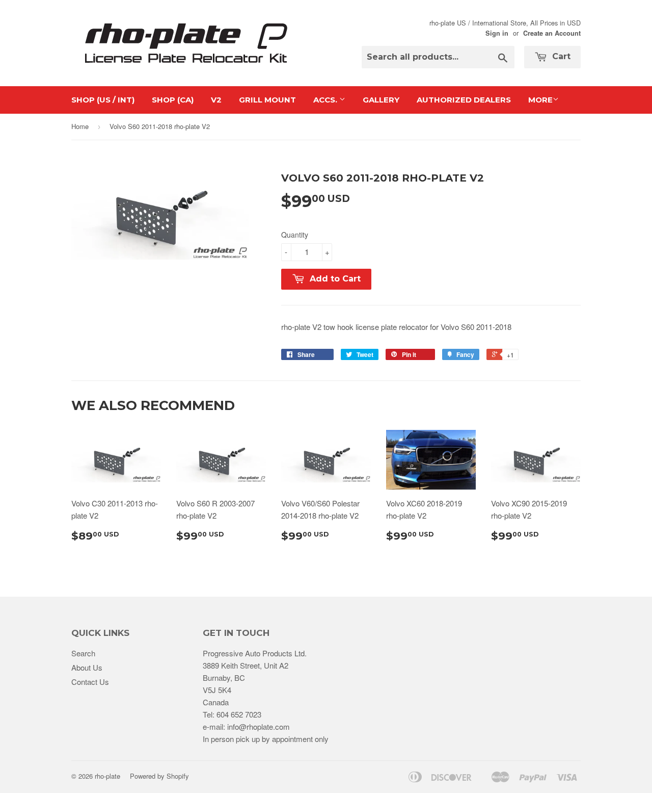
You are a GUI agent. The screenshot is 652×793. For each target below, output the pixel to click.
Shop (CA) (173, 100)
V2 (216, 100)
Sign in (496, 33)
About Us (86, 667)
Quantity (294, 234)
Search (83, 653)
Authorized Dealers (464, 100)
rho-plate (107, 776)
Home (80, 126)
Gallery (381, 100)
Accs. (326, 100)
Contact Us (90, 681)
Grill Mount (267, 100)
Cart (560, 56)
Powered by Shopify (159, 776)
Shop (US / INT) (102, 100)
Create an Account (552, 33)
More (540, 100)
